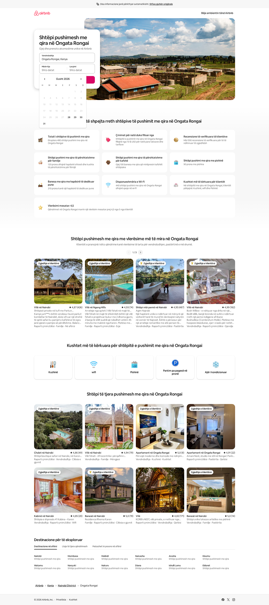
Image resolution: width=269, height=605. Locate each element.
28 (69, 117)
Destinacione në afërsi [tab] (45, 546)
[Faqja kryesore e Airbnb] (42, 13)
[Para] (140, 252)
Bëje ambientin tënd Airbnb (217, 13)
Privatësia (61, 599)
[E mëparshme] (128, 252)
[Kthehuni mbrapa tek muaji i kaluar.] (45, 79)
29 (75, 117)
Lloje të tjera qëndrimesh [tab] (74, 546)
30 (81, 117)
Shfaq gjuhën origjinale (161, 4)
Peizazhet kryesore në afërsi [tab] (106, 546)
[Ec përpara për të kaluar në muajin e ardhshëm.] (81, 79)
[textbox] (53, 70)
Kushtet (73, 599)
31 (44, 123)
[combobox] (67, 59)
